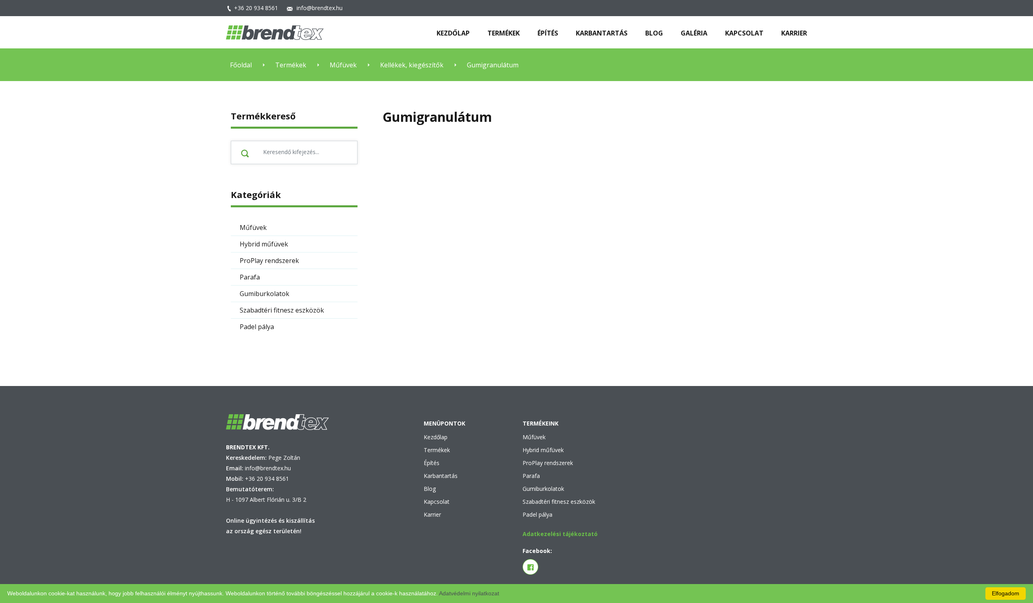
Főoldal (241, 65)
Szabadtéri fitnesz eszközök (559, 501)
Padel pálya (537, 514)
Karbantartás (441, 476)
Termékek (503, 33)
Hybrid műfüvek (543, 450)
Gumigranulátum (493, 65)
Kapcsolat (437, 501)
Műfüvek (343, 65)
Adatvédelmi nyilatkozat (469, 593)
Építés (431, 463)
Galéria (694, 33)
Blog (430, 488)
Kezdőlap (435, 437)
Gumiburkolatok (543, 488)
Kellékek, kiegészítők (411, 65)
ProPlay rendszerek (548, 463)
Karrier (432, 514)
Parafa (531, 476)
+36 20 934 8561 (256, 8)
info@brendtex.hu (320, 8)
